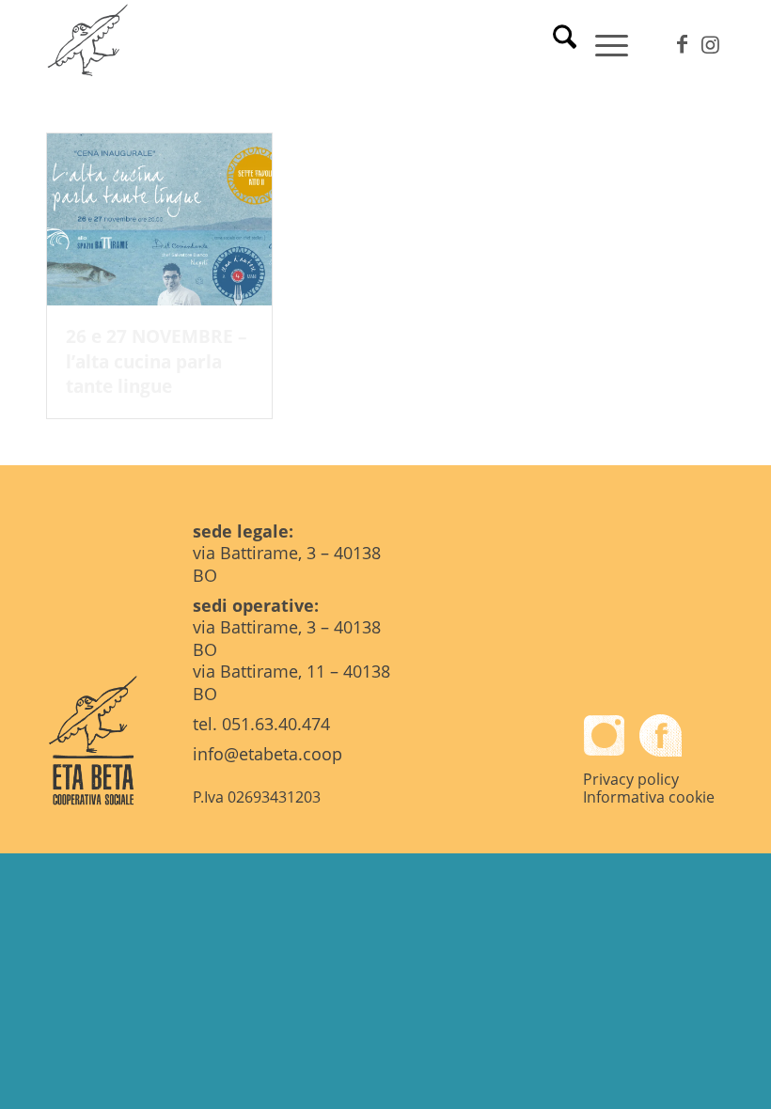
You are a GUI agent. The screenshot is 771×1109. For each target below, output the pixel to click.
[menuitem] (555, 43)
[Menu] (602, 43)
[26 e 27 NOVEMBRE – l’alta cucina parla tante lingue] (159, 219)
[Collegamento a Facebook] (682, 43)
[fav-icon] (89, 43)
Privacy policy (631, 779)
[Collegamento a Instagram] (710, 43)
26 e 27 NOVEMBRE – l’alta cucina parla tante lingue (156, 361)
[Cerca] (555, 43)
